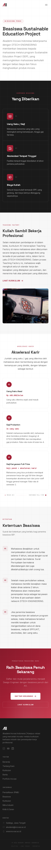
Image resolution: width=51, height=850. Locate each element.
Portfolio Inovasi (9, 779)
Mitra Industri (8, 805)
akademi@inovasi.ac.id (16, 827)
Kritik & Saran (8, 809)
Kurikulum (7, 770)
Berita (5, 774)
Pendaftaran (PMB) (11, 792)
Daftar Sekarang (24, 696)
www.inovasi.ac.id (13, 831)
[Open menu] (46, 5)
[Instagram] (4, 748)
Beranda (6, 762)
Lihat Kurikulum (11, 281)
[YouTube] (8, 748)
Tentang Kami (8, 766)
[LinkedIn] (13, 748)
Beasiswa (7, 796)
